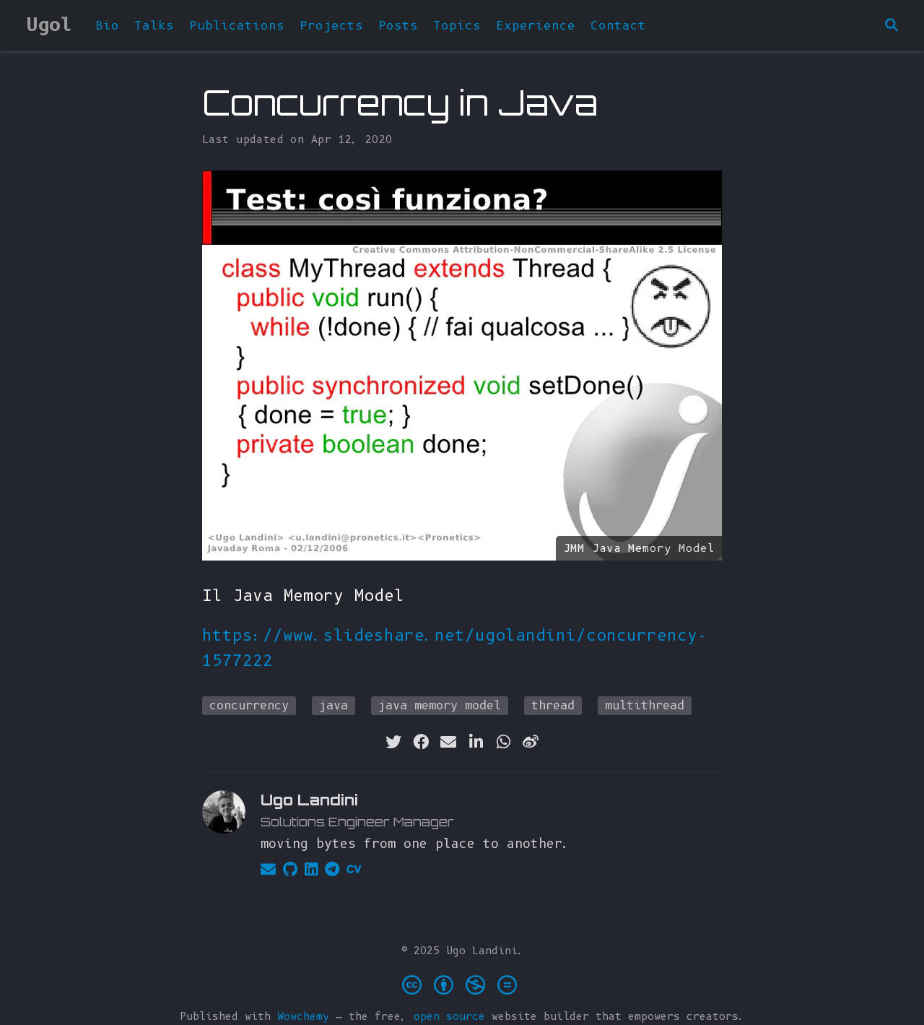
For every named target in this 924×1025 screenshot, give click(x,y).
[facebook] (421, 742)
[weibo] (530, 742)
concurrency (249, 705)
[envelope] (448, 742)
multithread (644, 705)
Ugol (49, 24)
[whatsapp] (503, 742)
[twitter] (393, 742)
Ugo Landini (309, 799)
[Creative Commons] (462, 984)
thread (553, 705)
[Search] (891, 25)
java (333, 705)
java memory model (439, 705)
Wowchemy (303, 1016)
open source (449, 1016)
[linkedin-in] (476, 742)
